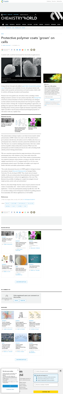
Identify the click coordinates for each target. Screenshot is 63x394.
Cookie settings (10, 389)
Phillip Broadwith (32, 352)
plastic (13, 206)
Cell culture (30, 203)
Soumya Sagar (35, 329)
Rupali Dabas (20, 351)
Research (4, 237)
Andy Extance (21, 329)
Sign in (16, 300)
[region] (10, 380)
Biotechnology (22, 203)
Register (10, 14)
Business (18, 320)
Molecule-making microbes (32, 128)
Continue (44, 391)
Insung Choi (37, 97)
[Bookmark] (34, 50)
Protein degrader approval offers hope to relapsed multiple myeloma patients (21, 324)
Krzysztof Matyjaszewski (19, 171)
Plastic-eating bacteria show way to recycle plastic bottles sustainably (20, 129)
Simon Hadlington (19, 274)
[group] (58, 24)
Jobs (13, 27)
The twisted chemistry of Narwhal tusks (34, 266)
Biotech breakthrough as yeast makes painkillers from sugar (7, 267)
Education (54, 1)
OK (10, 386)
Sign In (4, 14)
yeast (25, 206)
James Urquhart (7, 45)
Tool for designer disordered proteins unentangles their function (6, 324)
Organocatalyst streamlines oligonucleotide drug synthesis (20, 346)
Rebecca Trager (35, 270)
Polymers (20, 206)
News (2, 33)
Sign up (52, 99)
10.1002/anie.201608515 (29, 199)
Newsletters (8, 27)
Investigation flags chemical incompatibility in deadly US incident (33, 346)
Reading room (18, 27)
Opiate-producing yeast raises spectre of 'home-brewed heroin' (21, 269)
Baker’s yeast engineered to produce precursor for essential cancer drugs (34, 324)
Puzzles (23, 27)
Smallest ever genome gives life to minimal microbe (6, 125)
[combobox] (27, 14)
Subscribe (16, 14)
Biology (7, 203)
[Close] (18, 370)
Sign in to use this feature (35, 46)
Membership (59, 1)
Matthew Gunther (19, 250)
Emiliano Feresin (35, 248)
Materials (8, 206)
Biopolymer (14, 203)
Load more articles (21, 281)
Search (35, 14)
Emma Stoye (7, 271)
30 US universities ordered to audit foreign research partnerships (6, 346)
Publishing (49, 1)
